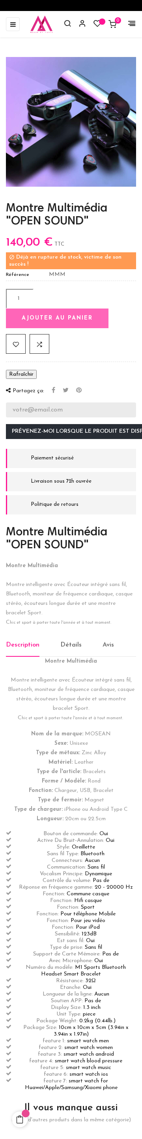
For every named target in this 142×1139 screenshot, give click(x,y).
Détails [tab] (71, 645)
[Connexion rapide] (78, 24)
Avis (108, 645)
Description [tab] (22, 645)
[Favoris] (97, 25)
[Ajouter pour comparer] (39, 344)
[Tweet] (66, 391)
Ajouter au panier (57, 318)
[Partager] (53, 391)
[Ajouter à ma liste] (16, 344)
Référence (17, 274)
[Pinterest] (79, 391)
